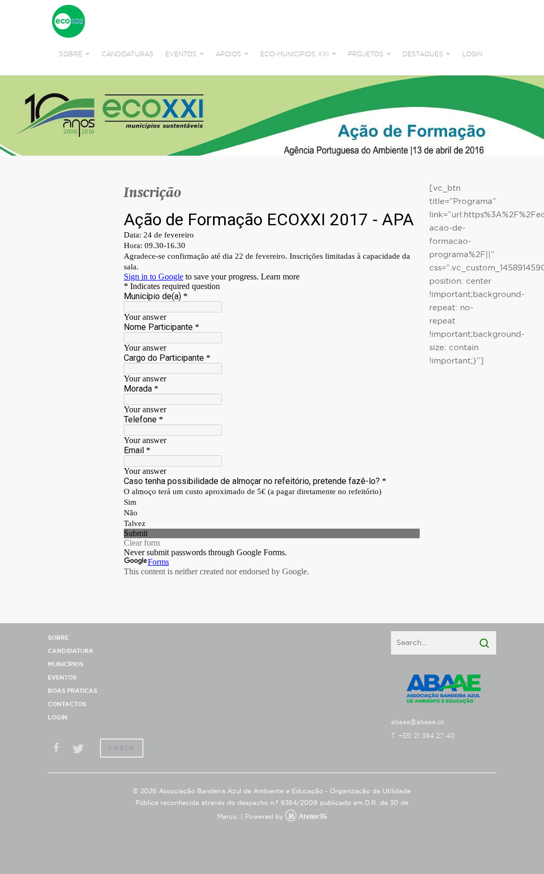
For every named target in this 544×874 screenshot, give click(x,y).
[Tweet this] (78, 749)
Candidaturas (127, 54)
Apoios (228, 54)
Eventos (62, 678)
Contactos (67, 704)
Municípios (65, 664)
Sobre (58, 638)
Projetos (366, 54)
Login (472, 54)
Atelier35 (313, 816)
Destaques (423, 54)
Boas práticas (72, 691)
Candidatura (71, 651)
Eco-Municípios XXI (294, 54)
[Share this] (57, 749)
